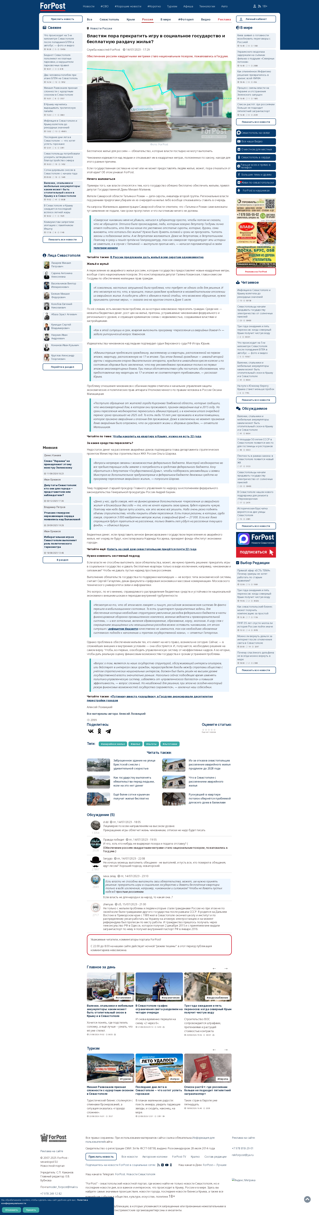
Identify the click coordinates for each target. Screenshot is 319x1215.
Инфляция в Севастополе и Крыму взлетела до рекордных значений (60, 124)
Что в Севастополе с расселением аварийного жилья (206, 781)
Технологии (207, 6)
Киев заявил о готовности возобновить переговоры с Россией (254, 39)
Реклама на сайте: (243, 1138)
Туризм (172, 6)
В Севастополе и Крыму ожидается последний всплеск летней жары (58, 209)
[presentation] (214, 968)
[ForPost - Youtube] (166, 1165)
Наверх (308, 1199)
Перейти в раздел (62, 366)
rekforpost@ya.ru (243, 1155)
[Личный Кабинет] (255, 6)
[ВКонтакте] (91, 731)
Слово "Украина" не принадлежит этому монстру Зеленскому (58, 464)
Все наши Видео (252, 141)
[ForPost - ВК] (162, 1165)
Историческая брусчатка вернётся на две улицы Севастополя (252, 512)
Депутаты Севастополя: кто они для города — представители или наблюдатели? (60, 490)
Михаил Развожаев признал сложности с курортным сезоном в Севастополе (110, 1090)
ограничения (171, 997)
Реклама (224, 19)
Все (89, 19)
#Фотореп (186, 19)
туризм (126, 1078)
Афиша (188, 6)
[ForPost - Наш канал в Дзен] (173, 1165)
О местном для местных (256, 149)
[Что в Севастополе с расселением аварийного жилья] (173, 777)
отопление (124, 997)
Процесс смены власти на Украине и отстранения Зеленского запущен (253, 91)
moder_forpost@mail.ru (63, 1187)
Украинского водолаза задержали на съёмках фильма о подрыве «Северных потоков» (255, 57)
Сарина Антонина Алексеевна (61, 274)
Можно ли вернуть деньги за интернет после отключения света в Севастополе (254, 639)
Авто (224, 6)
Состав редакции (216, 1156)
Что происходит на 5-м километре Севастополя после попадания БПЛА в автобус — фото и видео (59, 40)
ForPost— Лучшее (215, 1165)
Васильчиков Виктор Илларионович (63, 285)
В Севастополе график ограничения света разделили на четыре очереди (159, 1009)
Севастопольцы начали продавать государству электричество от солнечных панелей (255, 311)
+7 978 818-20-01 (243, 1148)
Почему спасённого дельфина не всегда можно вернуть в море (255, 656)
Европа (223, 1078)
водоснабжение (218, 997)
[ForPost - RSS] (158, 1165)
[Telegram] (108, 731)
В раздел (62, 559)
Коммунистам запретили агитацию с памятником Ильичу (59, 225)
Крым (131, 19)
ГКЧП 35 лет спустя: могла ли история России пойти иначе (255, 624)
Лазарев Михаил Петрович (61, 264)
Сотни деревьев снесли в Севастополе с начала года (60, 171)
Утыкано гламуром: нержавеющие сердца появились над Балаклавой (62, 516)
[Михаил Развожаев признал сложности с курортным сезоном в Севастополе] (110, 1055)
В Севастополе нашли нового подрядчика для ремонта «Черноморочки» (255, 495)
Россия (147, 19)
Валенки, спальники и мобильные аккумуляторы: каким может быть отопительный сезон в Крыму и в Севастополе (110, 1011)
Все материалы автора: (116, 713)
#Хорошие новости (128, 6)
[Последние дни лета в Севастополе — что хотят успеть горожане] (159, 1055)
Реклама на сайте (51, 1151)
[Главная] (52, 4)
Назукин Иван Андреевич (59, 336)
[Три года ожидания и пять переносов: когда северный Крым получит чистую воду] (208, 974)
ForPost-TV (179, 1156)
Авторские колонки (154, 1156)
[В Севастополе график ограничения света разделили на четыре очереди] (159, 974)
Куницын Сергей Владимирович (61, 326)
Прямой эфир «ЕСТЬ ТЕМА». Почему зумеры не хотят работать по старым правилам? (254, 575)
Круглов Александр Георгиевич (62, 357)
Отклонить (11, 1209)
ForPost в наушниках (256, 190)
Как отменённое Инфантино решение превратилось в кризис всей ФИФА (254, 75)
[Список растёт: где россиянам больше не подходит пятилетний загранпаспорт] (208, 1055)
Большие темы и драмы (256, 174)
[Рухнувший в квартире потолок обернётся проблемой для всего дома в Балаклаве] (173, 793)
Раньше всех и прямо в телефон (255, 166)
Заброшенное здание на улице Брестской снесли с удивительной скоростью (134, 764)
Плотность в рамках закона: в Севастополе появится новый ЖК (255, 459)
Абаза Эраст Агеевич (64, 314)
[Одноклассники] (100, 731)
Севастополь (109, 19)
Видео (206, 19)
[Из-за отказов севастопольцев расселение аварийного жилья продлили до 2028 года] (173, 759)
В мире (165, 19)
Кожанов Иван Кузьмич (65, 345)
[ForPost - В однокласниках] (170, 1165)
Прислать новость (62, 19)
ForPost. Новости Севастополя (135, 1174)
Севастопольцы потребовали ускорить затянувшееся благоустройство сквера (62, 157)
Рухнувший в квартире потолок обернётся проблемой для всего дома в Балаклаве (210, 798)
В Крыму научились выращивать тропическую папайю (60, 108)
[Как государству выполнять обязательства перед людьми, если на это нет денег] (98, 777)
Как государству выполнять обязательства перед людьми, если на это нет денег (134, 781)
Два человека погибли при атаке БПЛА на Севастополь (61, 76)
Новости (89, 6)
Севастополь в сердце (255, 157)
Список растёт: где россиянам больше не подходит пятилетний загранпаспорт (207, 1090)
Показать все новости (63, 239)
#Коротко (154, 6)
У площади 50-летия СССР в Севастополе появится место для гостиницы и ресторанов (255, 443)
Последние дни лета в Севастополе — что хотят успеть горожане (159, 1090)
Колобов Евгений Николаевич (61, 305)
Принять (31, 1209)
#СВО (104, 6)
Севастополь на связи (255, 133)
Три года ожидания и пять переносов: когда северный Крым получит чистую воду (207, 1009)
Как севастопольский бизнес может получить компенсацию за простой (255, 610)
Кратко (195, 1156)
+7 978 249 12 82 (51, 1193)
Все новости (129, 1156)
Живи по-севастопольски (257, 182)
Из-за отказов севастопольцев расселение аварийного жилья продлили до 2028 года (209, 764)
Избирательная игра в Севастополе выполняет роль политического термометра (60, 542)
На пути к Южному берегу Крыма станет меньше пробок (255, 387)
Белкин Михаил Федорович (60, 295)
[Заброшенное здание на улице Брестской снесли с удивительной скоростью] (98, 759)
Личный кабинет (256, 19)
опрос (176, 1078)
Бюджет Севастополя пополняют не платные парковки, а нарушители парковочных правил (59, 60)
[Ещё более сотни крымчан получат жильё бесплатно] (98, 793)
